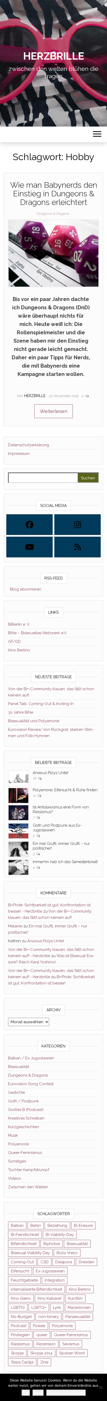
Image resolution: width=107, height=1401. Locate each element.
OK (25, 1393)
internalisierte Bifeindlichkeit (36, 1289)
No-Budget (21, 1316)
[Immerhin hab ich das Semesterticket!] (18, 867)
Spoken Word (72, 1353)
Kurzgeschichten (23, 1126)
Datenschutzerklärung (28, 445)
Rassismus (20, 1344)
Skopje (17, 1353)
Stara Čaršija (22, 1362)
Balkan (17, 1225)
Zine (44, 1362)
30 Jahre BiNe (20, 712)
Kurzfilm (75, 1298)
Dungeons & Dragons (52, 214)
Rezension (46, 1344)
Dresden (86, 1262)
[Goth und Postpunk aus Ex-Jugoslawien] (18, 830)
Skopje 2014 (41, 1353)
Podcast (18, 1325)
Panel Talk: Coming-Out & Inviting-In (41, 703)
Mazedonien (79, 1307)
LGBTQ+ (38, 1307)
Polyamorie (18, 1144)
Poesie (39, 1325)
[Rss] (77, 547)
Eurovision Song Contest (31, 1084)
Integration (55, 1280)
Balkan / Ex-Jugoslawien (31, 1058)
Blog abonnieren (24, 589)
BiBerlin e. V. (19, 624)
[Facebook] (29, 524)
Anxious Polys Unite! (50, 772)
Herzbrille (53, 56)
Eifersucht (20, 1271)
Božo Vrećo (67, 1253)
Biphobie (51, 1243)
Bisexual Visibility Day (30, 1253)
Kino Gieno (21, 1298)
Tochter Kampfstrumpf (28, 1169)
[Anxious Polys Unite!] (18, 778)
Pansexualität (77, 1316)
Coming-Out (22, 1262)
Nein (38, 1393)
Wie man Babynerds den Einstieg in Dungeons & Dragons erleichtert (53, 193)
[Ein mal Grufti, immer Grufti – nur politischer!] (18, 848)
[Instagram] (77, 524)
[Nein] (100, 1387)
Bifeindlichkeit (24, 1243)
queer (41, 1335)
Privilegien (20, 1335)
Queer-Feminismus (25, 1152)
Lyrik (57, 1307)
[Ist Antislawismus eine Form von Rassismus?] (18, 812)
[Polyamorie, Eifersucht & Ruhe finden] (18, 795)
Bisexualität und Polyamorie (33, 721)
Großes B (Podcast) (26, 1109)
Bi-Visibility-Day (60, 1234)
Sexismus (70, 1344)
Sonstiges (17, 1161)
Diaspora (63, 1262)
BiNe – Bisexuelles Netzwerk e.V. (37, 633)
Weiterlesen (53, 411)
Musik (13, 1135)
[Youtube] (29, 547)
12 (35, 795)
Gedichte (16, 1092)
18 (35, 778)
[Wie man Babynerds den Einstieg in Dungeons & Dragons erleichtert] (53, 253)
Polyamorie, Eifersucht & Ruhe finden (65, 790)
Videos (14, 1178)
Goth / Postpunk (23, 1101)
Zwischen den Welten (28, 1187)
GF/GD (14, 641)
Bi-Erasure (83, 1225)
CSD (45, 1262)
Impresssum (19, 453)
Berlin (35, 1225)
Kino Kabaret (49, 1298)
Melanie (15, 926)
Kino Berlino (19, 650)
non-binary (48, 1316)
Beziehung (57, 1225)
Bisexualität (18, 1066)
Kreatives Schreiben (26, 1118)
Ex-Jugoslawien (50, 1271)
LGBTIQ (18, 1307)
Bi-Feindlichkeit (25, 1234)
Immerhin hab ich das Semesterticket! (65, 861)
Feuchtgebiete (24, 1280)
